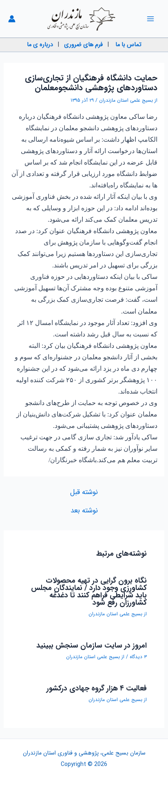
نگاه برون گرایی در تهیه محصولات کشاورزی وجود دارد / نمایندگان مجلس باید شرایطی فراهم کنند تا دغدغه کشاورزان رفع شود (89, 591)
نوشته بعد (84, 510)
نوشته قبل (84, 492)
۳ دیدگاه (138, 657)
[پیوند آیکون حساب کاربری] (11, 18)
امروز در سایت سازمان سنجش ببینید (91, 645)
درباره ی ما (40, 44)
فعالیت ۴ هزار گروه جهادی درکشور (96, 688)
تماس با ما (128, 44)
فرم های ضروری (83, 44)
